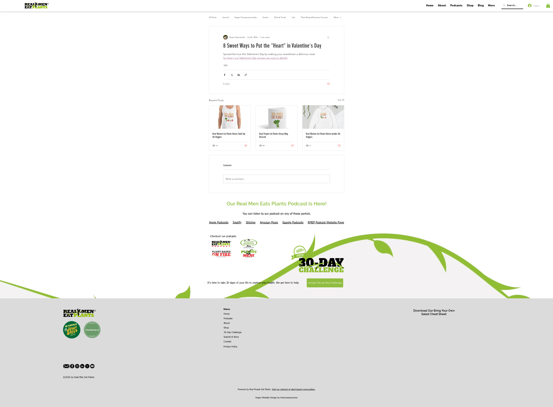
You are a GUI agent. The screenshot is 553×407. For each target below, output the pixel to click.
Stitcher (251, 222)
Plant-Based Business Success (314, 17)
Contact (227, 342)
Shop (226, 328)
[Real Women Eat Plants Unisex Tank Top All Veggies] (230, 117)
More (336, 17)
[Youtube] (92, 366)
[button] (548, 5)
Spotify (237, 222)
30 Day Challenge (233, 332)
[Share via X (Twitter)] (231, 74)
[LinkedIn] (82, 366)
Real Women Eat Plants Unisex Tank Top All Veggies (228, 135)
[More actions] (328, 37)
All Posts (212, 17)
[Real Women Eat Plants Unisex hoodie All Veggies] (323, 117)
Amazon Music (269, 222)
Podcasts (228, 319)
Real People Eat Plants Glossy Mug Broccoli (273, 135)
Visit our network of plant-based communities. (293, 389)
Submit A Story (231, 337)
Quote (265, 17)
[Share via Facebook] (224, 74)
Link (293, 17)
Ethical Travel (280, 17)
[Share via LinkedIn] (238, 74)
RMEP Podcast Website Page (326, 222)
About (227, 323)
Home (227, 314)
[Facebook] (72, 366)
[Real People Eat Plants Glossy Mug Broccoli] (276, 117)
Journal (225, 17)
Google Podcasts (292, 222)
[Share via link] (245, 74)
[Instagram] (77, 366)
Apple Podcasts (218, 222)
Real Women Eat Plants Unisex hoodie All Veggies (323, 135)
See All (341, 100)
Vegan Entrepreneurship (246, 17)
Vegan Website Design (266, 398)
